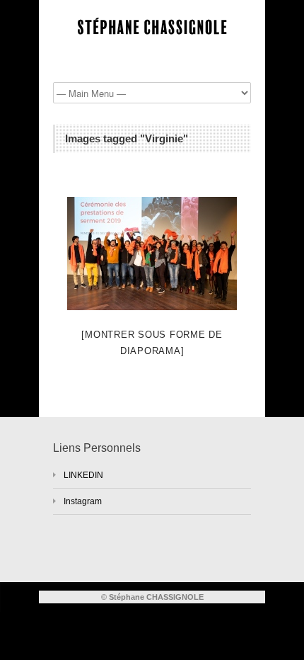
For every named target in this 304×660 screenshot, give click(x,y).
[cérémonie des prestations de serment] (152, 253)
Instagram (83, 501)
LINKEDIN (83, 475)
